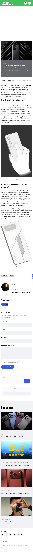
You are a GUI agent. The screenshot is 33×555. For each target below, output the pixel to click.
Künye (8, 545)
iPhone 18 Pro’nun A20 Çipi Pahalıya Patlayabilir (15, 493)
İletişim (3, 545)
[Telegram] (14, 534)
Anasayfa (3, 80)
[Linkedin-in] (18, 534)
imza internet (5, 551)
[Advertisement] (16, 23)
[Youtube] (21, 534)
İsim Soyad (4, 321)
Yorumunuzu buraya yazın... (8, 345)
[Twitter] (2, 534)
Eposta (3, 329)
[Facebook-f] (10, 534)
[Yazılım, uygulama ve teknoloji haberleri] (7, 3)
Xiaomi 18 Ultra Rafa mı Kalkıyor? (11, 522)
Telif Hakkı (14, 545)
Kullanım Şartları (22, 545)
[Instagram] (6, 534)
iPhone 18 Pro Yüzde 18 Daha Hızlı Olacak (13, 437)
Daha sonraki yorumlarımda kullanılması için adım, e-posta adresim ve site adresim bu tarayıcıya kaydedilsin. (17, 361)
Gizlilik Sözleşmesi (6, 548)
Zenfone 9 (15, 73)
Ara (4, 377)
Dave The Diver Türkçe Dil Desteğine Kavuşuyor (15, 465)
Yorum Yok (25, 70)
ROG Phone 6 (7, 73)
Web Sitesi (4, 337)
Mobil (9, 80)
